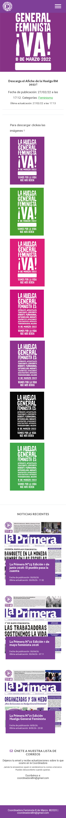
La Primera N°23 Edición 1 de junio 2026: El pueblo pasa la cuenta (29, 568)
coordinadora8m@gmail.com (33, 778)
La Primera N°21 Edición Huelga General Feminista (27, 717)
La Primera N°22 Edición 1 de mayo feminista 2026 (29, 643)
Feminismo (45, 98)
